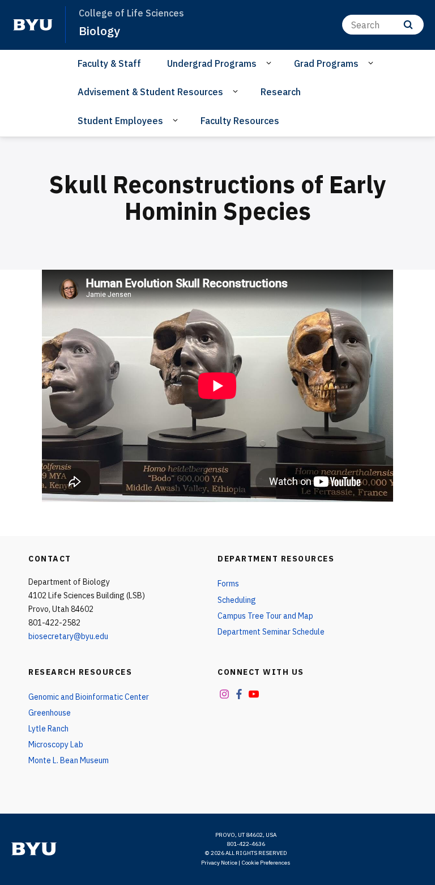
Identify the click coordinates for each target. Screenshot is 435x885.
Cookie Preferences (266, 862)
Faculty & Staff (109, 63)
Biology (99, 31)
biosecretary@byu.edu (68, 636)
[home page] (33, 25)
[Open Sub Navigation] (270, 62)
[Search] (408, 25)
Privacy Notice (219, 862)
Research (281, 91)
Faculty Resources (240, 120)
